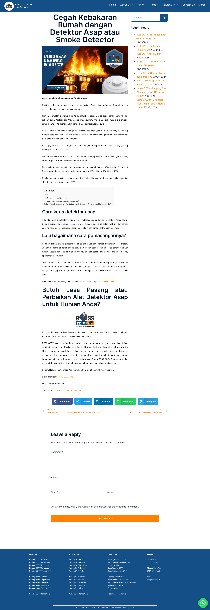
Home (112, 4)
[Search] (163, 17)
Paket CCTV (169, 4)
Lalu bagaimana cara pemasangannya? (63, 201)
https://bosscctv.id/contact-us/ (68, 390)
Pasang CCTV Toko (76, 571)
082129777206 (66, 376)
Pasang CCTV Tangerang (39, 594)
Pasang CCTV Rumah (77, 562)
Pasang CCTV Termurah (39, 565)
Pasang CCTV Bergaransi (39, 568)
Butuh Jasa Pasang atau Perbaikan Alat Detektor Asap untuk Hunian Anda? (77, 204)
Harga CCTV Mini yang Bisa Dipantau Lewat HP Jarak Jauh (151, 92)
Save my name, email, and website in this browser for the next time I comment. (96, 506)
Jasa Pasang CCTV (115, 568)
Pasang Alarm (113, 588)
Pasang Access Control (117, 594)
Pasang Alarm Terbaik (38, 577)
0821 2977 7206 (153, 571)
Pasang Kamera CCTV (117, 559)
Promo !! (153, 4)
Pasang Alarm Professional (40, 588)
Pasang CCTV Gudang (78, 565)
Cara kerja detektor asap (57, 198)
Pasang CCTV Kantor (77, 559)
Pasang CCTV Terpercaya (39, 562)
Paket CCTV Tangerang (78, 594)
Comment (57, 451)
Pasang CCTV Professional (40, 571)
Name (55, 477)
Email (54, 492)
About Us (125, 4)
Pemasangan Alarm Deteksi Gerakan (122, 582)
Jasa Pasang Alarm (115, 585)
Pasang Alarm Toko (76, 588)
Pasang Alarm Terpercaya (39, 579)
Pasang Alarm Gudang (77, 582)
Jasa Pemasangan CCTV (118, 571)
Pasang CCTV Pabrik (77, 568)
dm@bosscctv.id (153, 579)
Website (111, 492)
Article (141, 4)
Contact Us (189, 4)
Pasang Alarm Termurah (38, 582)
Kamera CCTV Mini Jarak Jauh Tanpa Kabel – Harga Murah (150, 103)
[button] (62, 401)
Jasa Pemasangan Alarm (118, 579)
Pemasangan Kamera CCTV (119, 562)
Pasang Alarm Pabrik (77, 585)
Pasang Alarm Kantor (77, 577)
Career (202, 4)
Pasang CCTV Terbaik (38, 559)
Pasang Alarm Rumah (77, 579)
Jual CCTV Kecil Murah (148, 53)
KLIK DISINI (109, 281)
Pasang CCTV (113, 565)
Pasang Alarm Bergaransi (39, 585)
